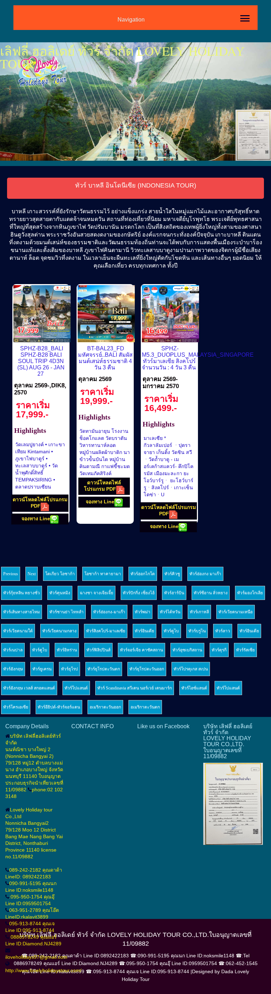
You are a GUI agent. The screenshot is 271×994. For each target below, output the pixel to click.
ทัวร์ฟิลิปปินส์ (98, 650)
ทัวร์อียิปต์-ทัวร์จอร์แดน (59, 707)
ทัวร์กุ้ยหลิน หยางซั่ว (21, 592)
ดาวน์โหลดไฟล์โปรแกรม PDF (40, 503)
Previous (11, 102)
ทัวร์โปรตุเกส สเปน (191, 669)
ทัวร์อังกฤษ (13, 669)
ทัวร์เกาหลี (199, 611)
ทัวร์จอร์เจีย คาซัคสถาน (141, 650)
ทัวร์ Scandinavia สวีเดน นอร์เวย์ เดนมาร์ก (134, 688)
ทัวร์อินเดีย (144, 630)
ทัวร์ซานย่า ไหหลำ (66, 611)
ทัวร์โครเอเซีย (15, 707)
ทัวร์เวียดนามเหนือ (235, 611)
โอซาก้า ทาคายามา (102, 573)
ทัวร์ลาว (222, 630)
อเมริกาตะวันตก (145, 707)
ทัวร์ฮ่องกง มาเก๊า (205, 573)
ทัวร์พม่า (142, 611)
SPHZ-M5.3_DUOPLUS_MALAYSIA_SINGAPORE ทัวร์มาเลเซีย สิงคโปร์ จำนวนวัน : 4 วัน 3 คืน (198, 357)
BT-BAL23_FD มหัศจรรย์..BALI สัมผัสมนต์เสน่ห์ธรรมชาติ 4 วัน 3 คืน (105, 357)
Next (260, 102)
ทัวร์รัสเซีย (245, 650)
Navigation (131, 20)
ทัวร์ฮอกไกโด (143, 573)
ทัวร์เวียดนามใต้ (18, 630)
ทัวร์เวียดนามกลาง (59, 630)
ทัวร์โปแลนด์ (76, 688)
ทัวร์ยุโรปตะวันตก (104, 669)
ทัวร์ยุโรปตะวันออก (147, 669)
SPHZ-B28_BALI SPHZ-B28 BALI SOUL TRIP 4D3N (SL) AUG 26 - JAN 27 (41, 361)
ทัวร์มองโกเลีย (250, 592)
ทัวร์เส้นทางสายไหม (21, 611)
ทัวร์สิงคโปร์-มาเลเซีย (105, 630)
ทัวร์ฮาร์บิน (174, 592)
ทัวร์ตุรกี (219, 650)
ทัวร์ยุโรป (69, 669)
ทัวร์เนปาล (13, 650)
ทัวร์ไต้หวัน (170, 611)
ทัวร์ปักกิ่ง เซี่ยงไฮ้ (139, 592)
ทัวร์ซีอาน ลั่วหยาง (211, 592)
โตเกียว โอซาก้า (60, 573)
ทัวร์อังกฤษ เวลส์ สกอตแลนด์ (29, 688)
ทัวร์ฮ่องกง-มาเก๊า (109, 611)
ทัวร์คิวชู (172, 573)
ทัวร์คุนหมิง (59, 592)
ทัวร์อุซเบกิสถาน (187, 650)
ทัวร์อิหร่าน (67, 650)
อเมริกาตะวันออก (105, 707)
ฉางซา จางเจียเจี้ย (96, 592)
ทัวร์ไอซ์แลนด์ (194, 688)
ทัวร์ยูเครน (42, 669)
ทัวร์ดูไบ (171, 630)
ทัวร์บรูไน (197, 630)
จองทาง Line (36, 518)
